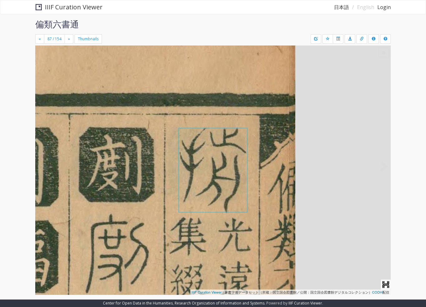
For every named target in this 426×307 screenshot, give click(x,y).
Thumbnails (88, 38)
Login (384, 7)
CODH (377, 292)
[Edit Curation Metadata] (316, 39)
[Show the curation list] (338, 39)
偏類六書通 (57, 24)
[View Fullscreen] (42, 72)
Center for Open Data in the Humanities (138, 303)
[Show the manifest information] (373, 39)
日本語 (341, 7)
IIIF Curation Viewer (74, 7)
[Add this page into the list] (327, 39)
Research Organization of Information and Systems (219, 303)
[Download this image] (350, 39)
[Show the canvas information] (361, 39)
